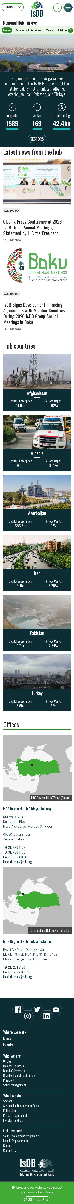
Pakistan (37, 632)
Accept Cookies (37, 1199)
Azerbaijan (11, 210)
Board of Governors (14, 1070)
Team (49, 30)
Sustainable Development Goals (21, 1105)
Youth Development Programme (21, 1136)
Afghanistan (37, 392)
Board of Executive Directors (19, 1075)
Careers (7, 1145)
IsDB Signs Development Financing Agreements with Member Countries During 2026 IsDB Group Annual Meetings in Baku (34, 313)
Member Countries (13, 1066)
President (8, 1080)
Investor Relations (13, 1120)
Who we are (12, 1056)
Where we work (14, 1032)
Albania (37, 452)
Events (8, 1044)
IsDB (37, 9)
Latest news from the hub (32, 151)
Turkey (37, 692)
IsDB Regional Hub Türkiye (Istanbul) (50, 930)
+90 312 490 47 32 (14, 847)
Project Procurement (15, 1115)
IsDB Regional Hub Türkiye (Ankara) (50, 797)
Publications (10, 1110)
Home (7, 30)
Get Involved (12, 1130)
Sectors (7, 1101)
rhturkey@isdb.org (21, 861)
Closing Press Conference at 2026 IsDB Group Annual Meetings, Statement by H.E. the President (32, 227)
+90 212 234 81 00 (14, 967)
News (7, 1038)
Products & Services (28, 30)
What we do (12, 1095)
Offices (7, 1061)
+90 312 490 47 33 (14, 852)
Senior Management (14, 1085)
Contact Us (9, 1150)
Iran (37, 572)
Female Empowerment (15, 1140)
